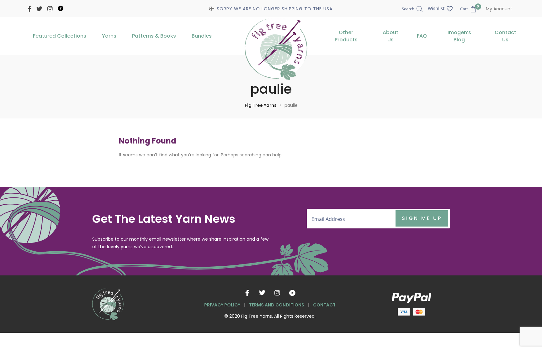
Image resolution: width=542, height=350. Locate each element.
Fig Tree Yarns (261, 105)
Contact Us (505, 36)
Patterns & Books (154, 35)
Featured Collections (59, 35)
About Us (390, 36)
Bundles (202, 35)
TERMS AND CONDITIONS (276, 305)
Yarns (109, 35)
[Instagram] (277, 293)
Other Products (346, 36)
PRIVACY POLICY (222, 305)
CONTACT (324, 305)
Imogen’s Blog (459, 36)
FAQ (422, 35)
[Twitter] (262, 293)
